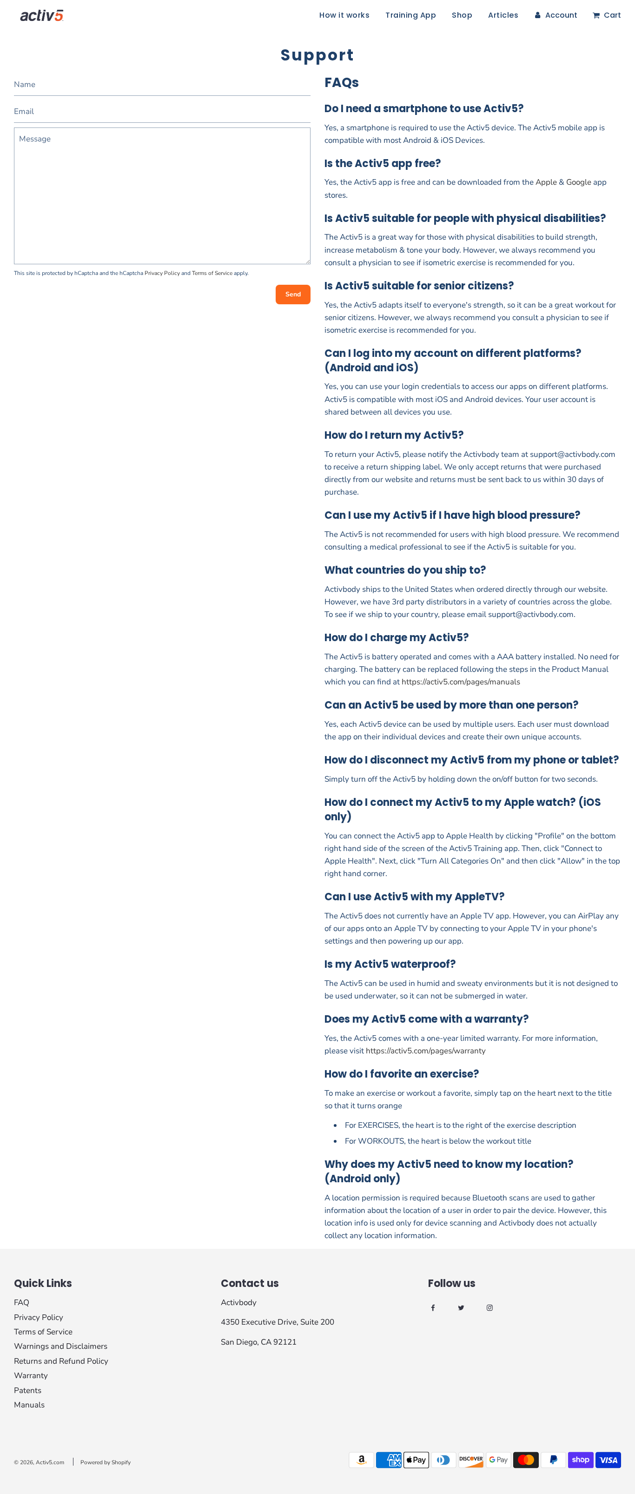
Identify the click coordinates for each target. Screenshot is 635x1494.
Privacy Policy (162, 273)
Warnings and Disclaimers (60, 1346)
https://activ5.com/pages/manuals (461, 682)
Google (578, 182)
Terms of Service (212, 273)
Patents (27, 1390)
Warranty (31, 1375)
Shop (462, 15)
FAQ (21, 1302)
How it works (344, 15)
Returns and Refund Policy (61, 1361)
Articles (503, 15)
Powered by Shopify (105, 1462)
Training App (410, 15)
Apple (546, 182)
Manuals (29, 1405)
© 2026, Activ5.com (39, 1462)
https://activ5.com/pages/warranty (426, 1050)
